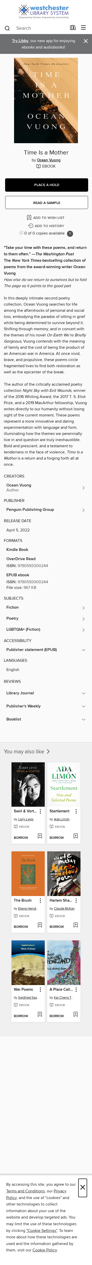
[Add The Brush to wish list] (40, 925)
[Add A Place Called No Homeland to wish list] (75, 1014)
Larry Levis (25, 819)
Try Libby (20, 41)
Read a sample (46, 203)
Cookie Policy (44, 1250)
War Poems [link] (23, 989)
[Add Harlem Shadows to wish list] (75, 925)
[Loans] (73, 29)
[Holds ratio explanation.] (70, 234)
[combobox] (35, 28)
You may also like (24, 751)
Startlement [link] (60, 811)
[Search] (7, 28)
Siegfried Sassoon (28, 998)
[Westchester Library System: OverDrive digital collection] (46, 11)
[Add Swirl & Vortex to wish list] (40, 836)
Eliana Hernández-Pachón (28, 909)
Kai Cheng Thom (64, 998)
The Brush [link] (23, 900)
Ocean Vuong (49, 160)
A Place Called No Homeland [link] (61, 989)
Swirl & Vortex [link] (26, 811)
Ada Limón (62, 819)
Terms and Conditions (25, 1191)
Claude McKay (64, 909)
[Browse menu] (83, 27)
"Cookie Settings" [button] (41, 1230)
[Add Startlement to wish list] (75, 836)
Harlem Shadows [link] (61, 900)
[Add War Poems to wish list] (40, 1014)
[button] (46, 185)
